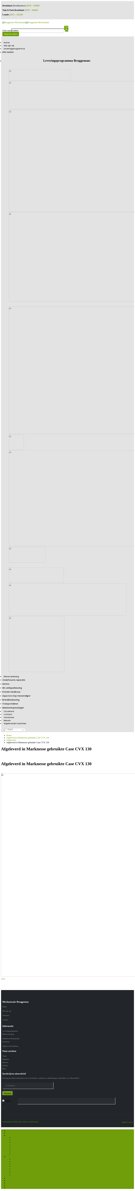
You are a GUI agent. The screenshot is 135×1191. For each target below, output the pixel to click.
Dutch (10, 729)
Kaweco (5, 1062)
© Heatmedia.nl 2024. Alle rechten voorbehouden (20, 1122)
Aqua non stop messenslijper (16, 696)
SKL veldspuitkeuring (12, 688)
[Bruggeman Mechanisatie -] (25, 22)
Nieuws (7, 720)
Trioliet (5, 1066)
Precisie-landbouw (11, 692)
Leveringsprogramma (14, 48)
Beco (4, 1069)
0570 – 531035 (33, 5)
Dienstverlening (11, 676)
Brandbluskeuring (10, 699)
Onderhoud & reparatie (13, 680)
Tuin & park (17, 1154)
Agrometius (16, 1147)
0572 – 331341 (16, 14)
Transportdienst (10, 703)
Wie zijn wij (9, 45)
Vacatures (9, 717)
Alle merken (8, 52)
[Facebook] (2, 1108)
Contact (8, 714)
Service (5, 684)
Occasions (9, 711)
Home (7, 42)
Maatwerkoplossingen (13, 707)
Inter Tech (16, 1152)
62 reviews (129, 1122)
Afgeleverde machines (15, 723)
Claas (4, 1056)
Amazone (5, 1059)
